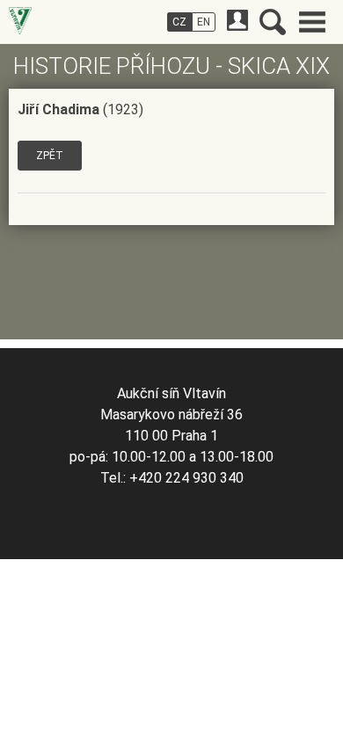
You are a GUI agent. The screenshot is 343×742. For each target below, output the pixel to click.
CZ (179, 22)
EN (203, 22)
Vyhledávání (272, 22)
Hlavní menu (312, 22)
